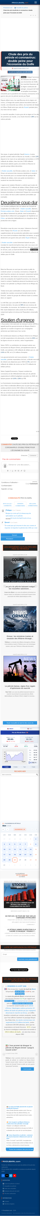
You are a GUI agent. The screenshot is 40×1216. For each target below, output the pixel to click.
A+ (31, 15)
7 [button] (25, 844)
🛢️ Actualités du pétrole (21, 7)
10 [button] (4, 849)
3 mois (15, 767)
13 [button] (20, 849)
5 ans (33, 767)
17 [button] (4, 854)
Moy (31, 762)
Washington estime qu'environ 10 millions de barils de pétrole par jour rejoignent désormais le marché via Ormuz (20, 1010)
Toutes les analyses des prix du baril (22, 1149)
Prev (4, 586)
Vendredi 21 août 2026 (16, 986)
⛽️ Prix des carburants (9, 1193)
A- (35, 15)
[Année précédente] (3, 829)
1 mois (6, 767)
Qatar (33, 171)
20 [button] (20, 854)
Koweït (26, 107)
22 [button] (30, 854)
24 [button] (4, 860)
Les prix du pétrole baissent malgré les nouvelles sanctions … (20, 588)
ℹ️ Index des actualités (9, 1188)
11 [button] (9, 849)
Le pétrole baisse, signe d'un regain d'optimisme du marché (20, 687)
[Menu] (35, 2)
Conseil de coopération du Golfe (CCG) (20, 72)
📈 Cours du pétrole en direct (11, 1183)
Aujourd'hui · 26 (20, 829)
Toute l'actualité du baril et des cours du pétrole (20, 723)
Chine (3, 218)
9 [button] (35, 844)
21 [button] (25, 854)
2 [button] (35, 839)
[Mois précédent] (7, 829)
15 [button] (30, 849)
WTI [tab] (29, 729)
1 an (24, 767)
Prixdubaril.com (7, 7)
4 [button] (9, 844)
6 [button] (20, 844)
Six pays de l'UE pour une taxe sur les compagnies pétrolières (20, 917)
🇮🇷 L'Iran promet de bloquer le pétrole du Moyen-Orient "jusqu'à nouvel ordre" (20, 1048)
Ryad (27, 238)
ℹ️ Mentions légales (8, 1204)
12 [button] (15, 849)
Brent (34, 989)
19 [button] (15, 854)
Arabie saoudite (7, 171)
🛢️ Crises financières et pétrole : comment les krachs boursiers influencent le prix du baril (20, 1136)
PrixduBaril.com (7, 1210)
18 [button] (9, 854)
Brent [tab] (10, 729)
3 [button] (4, 844)
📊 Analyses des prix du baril (11, 1191)
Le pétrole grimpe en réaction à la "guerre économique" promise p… (21, 930)
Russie (15, 230)
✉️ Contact (6, 1201)
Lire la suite (27, 1069)
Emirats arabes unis (7, 211)
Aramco (27, 154)
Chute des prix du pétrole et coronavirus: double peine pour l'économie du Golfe (20, 59)
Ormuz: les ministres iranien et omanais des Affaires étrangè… (20, 637)
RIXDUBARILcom (10, 1161)
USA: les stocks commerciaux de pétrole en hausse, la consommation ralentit (20, 904)
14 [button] (25, 849)
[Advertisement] (20, 35)
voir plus (8, 518)
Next (36, 586)
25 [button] (9, 860)
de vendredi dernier (16, 1001)
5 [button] (14, 844)
